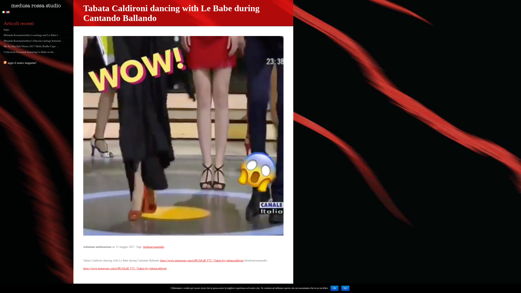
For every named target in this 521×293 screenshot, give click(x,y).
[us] (8, 12)
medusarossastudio (153, 246)
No (345, 288)
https (6, 29)
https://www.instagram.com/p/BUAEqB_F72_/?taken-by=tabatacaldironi (202, 260)
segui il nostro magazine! (22, 63)
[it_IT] (4, 12)
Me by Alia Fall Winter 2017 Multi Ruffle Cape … (31, 46)
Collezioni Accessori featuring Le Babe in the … (30, 52)
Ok (334, 288)
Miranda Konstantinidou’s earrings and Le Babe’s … (32, 35)
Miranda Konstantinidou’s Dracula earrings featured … (34, 40)
